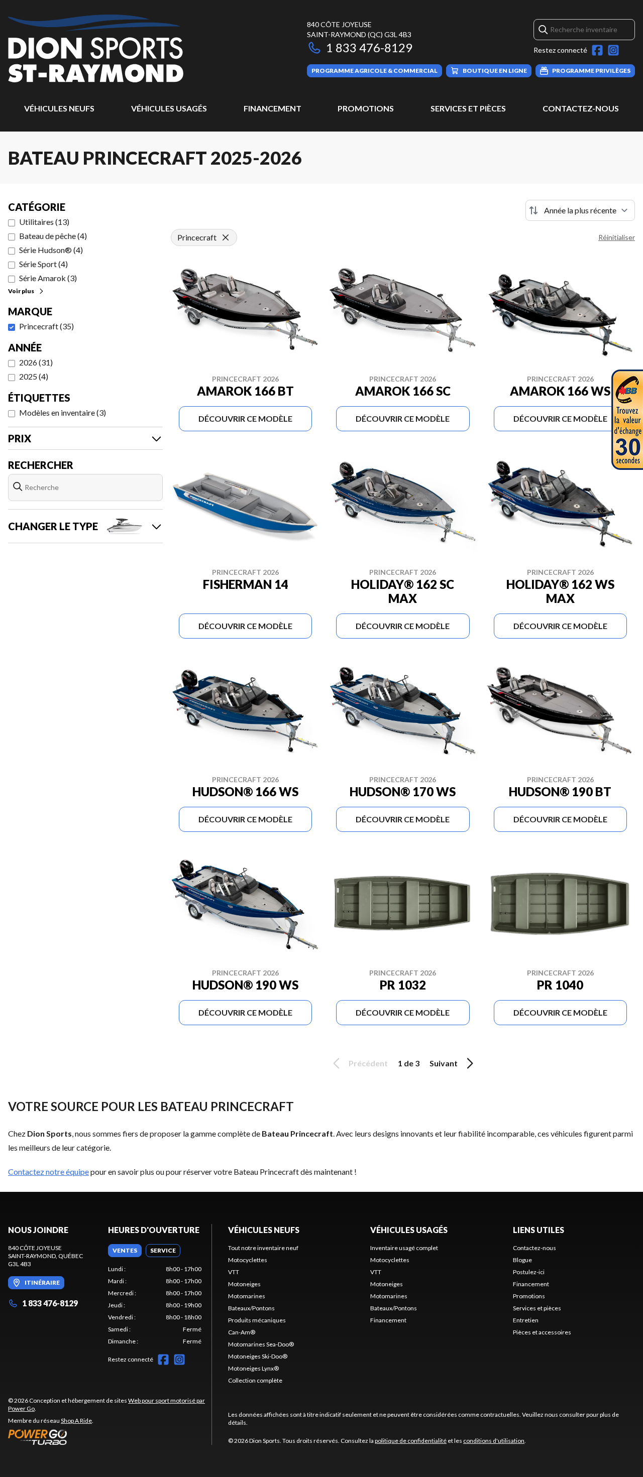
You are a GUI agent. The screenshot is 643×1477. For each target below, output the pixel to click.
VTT (233, 1272)
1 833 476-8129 (369, 47)
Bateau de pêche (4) (53, 235)
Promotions (366, 108)
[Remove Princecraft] (226, 237)
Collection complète (255, 1380)
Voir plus (21, 291)
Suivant (444, 1063)
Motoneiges (244, 1284)
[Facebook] (597, 50)
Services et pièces (468, 108)
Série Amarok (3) (48, 278)
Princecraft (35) (46, 326)
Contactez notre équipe (48, 1171)
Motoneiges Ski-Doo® (257, 1356)
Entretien (526, 1320)
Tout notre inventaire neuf (263, 1248)
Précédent (368, 1063)
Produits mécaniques (257, 1320)
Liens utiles (538, 1230)
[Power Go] (109, 1437)
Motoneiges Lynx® (253, 1368)
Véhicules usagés (169, 108)
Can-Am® (241, 1332)
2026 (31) (36, 362)
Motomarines (246, 1296)
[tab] (125, 1250)
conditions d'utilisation (493, 1440)
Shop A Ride (76, 1420)
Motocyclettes (247, 1260)
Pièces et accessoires (542, 1332)
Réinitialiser (616, 237)
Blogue (522, 1260)
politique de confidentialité (411, 1440)
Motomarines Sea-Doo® (261, 1344)
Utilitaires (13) (44, 221)
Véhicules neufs (59, 108)
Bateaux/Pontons (251, 1308)
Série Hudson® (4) (51, 250)
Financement (272, 108)
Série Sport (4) (43, 264)
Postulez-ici (529, 1272)
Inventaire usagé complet (404, 1248)
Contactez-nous (581, 108)
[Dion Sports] (95, 48)
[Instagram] (613, 50)
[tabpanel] (155, 1305)
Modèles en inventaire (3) (62, 412)
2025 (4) (33, 376)
